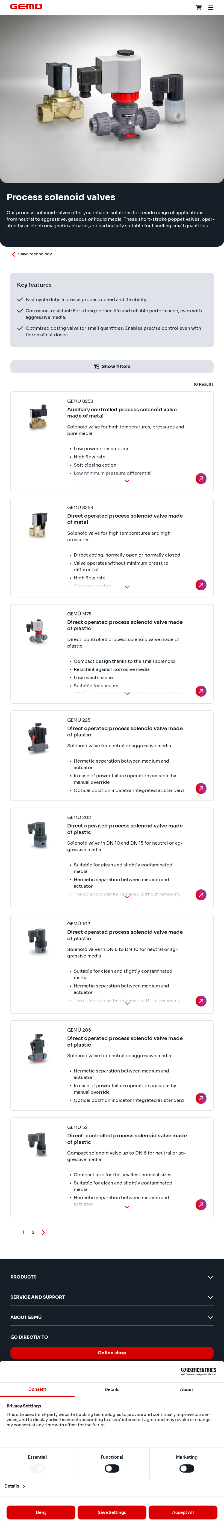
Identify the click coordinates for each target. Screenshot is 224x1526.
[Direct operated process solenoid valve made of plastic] (201, 691)
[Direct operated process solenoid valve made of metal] (201, 584)
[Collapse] (127, 481)
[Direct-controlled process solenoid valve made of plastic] (201, 1204)
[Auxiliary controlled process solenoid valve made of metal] (201, 478)
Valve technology (35, 254)
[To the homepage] (26, 6)
